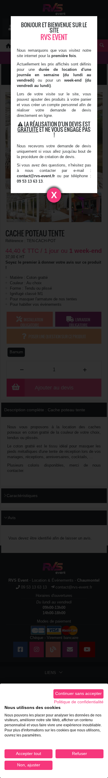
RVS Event (54, 37)
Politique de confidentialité (79, 702)
